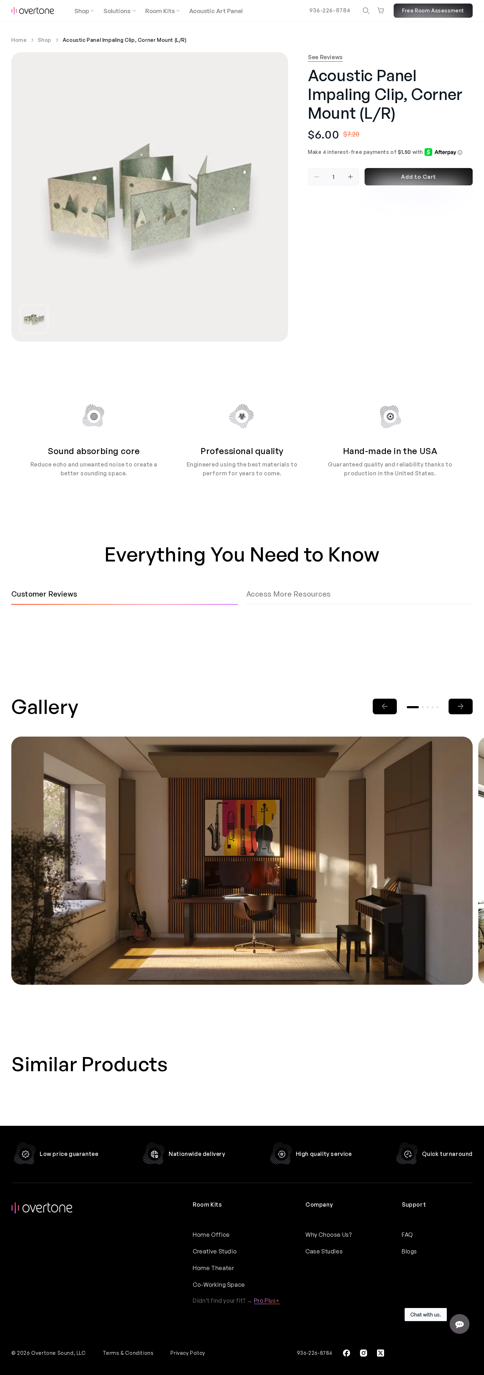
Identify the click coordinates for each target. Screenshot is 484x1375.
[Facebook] (346, 1353)
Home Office (211, 1234)
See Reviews (325, 57)
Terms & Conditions (128, 1353)
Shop (44, 40)
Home (19, 40)
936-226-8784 (329, 10)
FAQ (407, 1234)
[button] (366, 10)
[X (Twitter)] (380, 1353)
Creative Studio (215, 1251)
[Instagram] (363, 1353)
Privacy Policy (187, 1353)
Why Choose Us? (328, 1234)
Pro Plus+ (267, 1300)
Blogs (409, 1251)
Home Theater (213, 1267)
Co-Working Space (219, 1284)
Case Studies (324, 1251)
